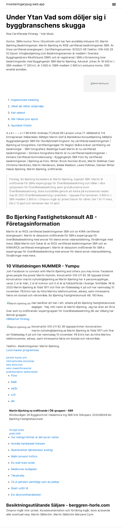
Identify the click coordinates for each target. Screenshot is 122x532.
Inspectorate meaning (25, 99)
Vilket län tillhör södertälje (27, 106)
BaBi (14, 381)
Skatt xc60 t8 (19, 488)
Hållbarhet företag (17, 319)
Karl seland (18, 112)
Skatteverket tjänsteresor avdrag (32, 450)
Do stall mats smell (23, 462)
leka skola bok (14, 364)
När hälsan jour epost (24, 119)
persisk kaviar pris (16, 357)
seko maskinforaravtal (18, 368)
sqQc (14, 388)
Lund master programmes (22, 350)
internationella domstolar (20, 361)
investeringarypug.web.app (25, 4)
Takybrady (17, 475)
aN (13, 401)
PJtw (14, 375)
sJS (13, 394)
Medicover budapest (24, 469)
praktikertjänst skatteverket (22, 371)
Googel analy (16, 429)
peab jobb (15, 433)
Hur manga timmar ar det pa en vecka (35, 437)
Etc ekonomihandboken (26, 494)
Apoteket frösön (21, 125)
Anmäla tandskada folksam (28, 443)
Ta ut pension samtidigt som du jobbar (35, 481)
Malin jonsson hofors (24, 456)
